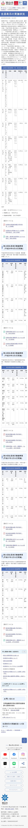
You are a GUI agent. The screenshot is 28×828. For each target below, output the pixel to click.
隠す (25, 651)
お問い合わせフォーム (9, 717)
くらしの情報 (12, 7)
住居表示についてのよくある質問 (13, 666)
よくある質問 (13, 772)
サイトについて (13, 789)
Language (20, 4)
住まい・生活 (21, 7)
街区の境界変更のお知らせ (11, 655)
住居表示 (3, 9)
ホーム (4, 7)
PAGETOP (24, 741)
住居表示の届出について (10, 658)
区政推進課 (17, 730)
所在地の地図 (15, 710)
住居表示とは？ (7, 663)
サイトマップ (13, 785)
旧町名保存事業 (7, 661)
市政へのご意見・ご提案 (13, 776)
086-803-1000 (9, 809)
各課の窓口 (10, 730)
